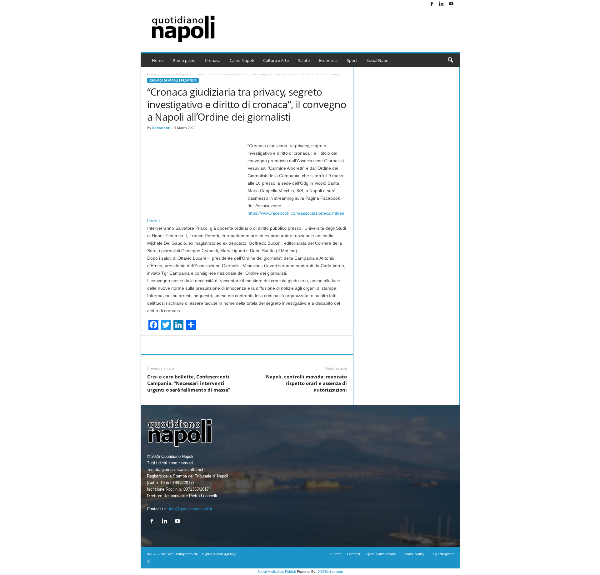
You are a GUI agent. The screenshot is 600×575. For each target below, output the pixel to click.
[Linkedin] (441, 4)
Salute (304, 60)
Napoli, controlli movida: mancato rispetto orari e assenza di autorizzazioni (306, 383)
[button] (450, 60)
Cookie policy (413, 554)
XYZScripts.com (330, 571)
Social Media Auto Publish (277, 571)
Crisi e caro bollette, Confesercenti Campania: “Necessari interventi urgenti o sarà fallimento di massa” (188, 383)
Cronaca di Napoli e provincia (184, 74)
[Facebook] (432, 4)
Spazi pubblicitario (381, 554)
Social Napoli (378, 60)
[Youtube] (451, 4)
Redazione (161, 127)
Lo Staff (334, 554)
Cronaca (212, 60)
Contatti (353, 554)
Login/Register (442, 554)
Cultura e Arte (276, 60)
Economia (328, 60)
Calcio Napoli (242, 60)
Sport (352, 60)
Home (157, 60)
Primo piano (184, 60)
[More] (380, 345)
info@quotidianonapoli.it (190, 509)
